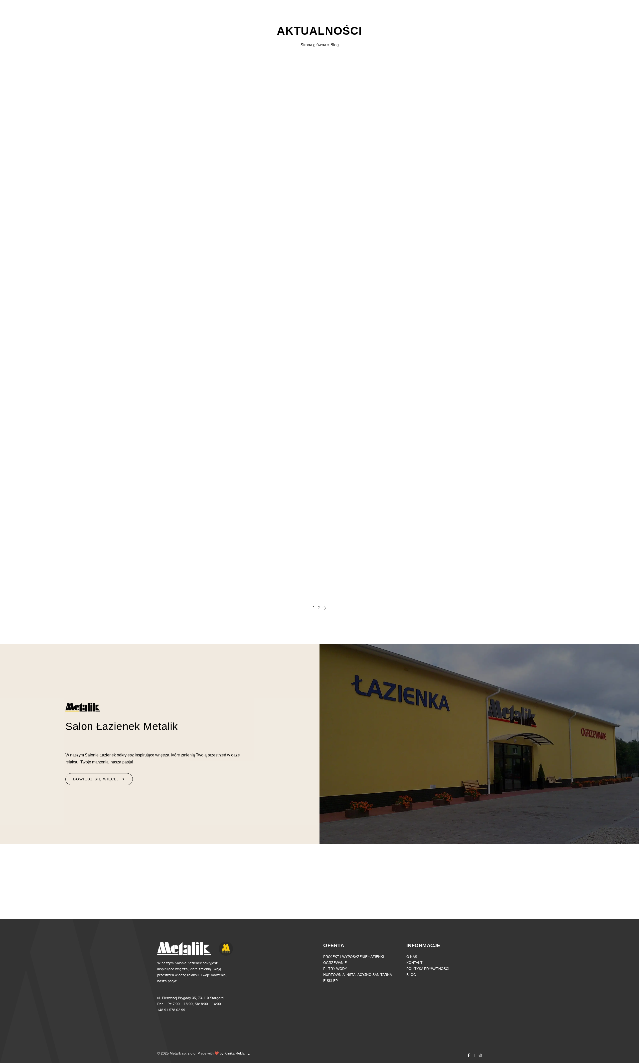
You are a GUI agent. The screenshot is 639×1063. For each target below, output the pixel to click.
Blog (411, 975)
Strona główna (313, 45)
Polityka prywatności (427, 969)
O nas (411, 957)
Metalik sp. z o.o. (183, 1053)
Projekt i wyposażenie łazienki (353, 957)
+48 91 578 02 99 (171, 1010)
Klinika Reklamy (236, 1053)
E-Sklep (330, 981)
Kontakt (414, 963)
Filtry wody (335, 969)
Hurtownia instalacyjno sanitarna (357, 975)
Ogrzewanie (335, 963)
